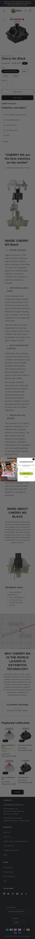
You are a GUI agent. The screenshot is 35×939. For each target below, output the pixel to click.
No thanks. (26, 476)
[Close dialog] (33, 459)
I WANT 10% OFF (26, 473)
